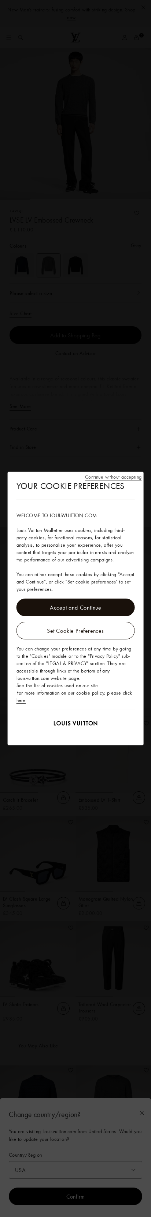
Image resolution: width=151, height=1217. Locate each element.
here (21, 700)
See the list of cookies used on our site (57, 685)
